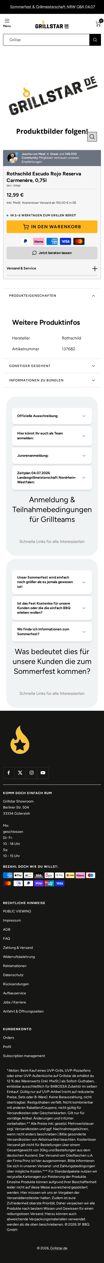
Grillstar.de (58, 1248)
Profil (7, 1047)
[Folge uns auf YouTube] (42, 772)
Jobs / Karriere (14, 1002)
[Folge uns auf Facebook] (8, 772)
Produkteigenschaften (32, 295)
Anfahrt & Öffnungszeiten (23, 1011)
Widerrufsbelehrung (19, 957)
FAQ (6, 938)
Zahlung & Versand (18, 948)
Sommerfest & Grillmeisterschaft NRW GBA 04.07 (52, 7)
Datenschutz (13, 975)
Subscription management (24, 1056)
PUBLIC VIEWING (17, 911)
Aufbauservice (14, 993)
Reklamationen (15, 966)
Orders (8, 1038)
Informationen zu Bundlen (36, 380)
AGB (6, 929)
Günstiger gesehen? (29, 366)
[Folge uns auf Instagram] (31, 772)
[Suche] (95, 39)
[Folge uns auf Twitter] (20, 772)
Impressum (12, 920)
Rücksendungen (16, 984)
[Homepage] (20, 726)
